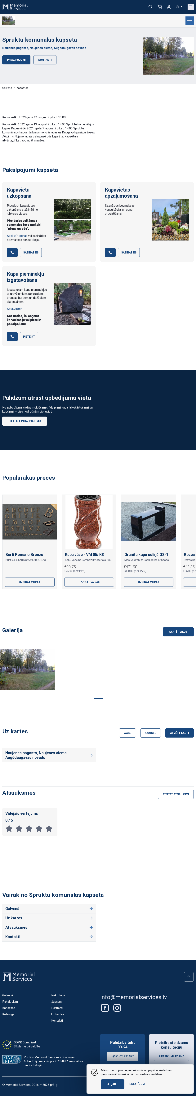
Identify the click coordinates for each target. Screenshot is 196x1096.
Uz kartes (13, 918)
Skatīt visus (178, 631)
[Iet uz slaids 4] (116, 598)
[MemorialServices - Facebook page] (105, 1007)
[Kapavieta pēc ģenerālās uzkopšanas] (72, 219)
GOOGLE (150, 732)
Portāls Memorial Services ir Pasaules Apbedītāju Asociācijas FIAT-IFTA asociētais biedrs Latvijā (53, 1061)
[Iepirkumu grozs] (159, 6)
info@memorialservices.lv (133, 997)
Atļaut (112, 1084)
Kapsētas (23, 87)
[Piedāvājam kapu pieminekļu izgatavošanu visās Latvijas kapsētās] (72, 304)
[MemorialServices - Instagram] (117, 1007)
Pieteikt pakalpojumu (25, 421)
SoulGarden (14, 309)
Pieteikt (29, 336)
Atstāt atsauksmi (176, 794)
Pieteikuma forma (171, 1056)
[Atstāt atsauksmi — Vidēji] (30, 828)
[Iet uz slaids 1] (79, 598)
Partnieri (57, 1008)
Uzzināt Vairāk (29, 582)
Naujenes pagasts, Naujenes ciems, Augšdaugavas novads (44, 48)
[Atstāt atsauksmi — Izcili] (49, 828)
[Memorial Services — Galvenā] (15, 6)
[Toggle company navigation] (189, 20)
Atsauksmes (16, 927)
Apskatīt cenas (17, 236)
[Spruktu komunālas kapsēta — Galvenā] (8, 20)
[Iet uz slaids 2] (92, 598)
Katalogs (8, 1014)
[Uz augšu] (189, 977)
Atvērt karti (179, 732)
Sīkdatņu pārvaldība (27, 1046)
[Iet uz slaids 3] (104, 598)
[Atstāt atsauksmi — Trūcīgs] (20, 828)
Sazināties (30, 252)
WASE (127, 732)
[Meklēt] (150, 6)
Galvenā (7, 87)
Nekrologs (58, 995)
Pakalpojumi (16, 59)
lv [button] (178, 7)
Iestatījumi (137, 1083)
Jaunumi (56, 1001)
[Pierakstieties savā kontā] (168, 6)
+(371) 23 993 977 (122, 1056)
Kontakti (45, 59)
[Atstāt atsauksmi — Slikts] (10, 828)
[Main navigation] (191, 7)
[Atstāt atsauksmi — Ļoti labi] (40, 828)
